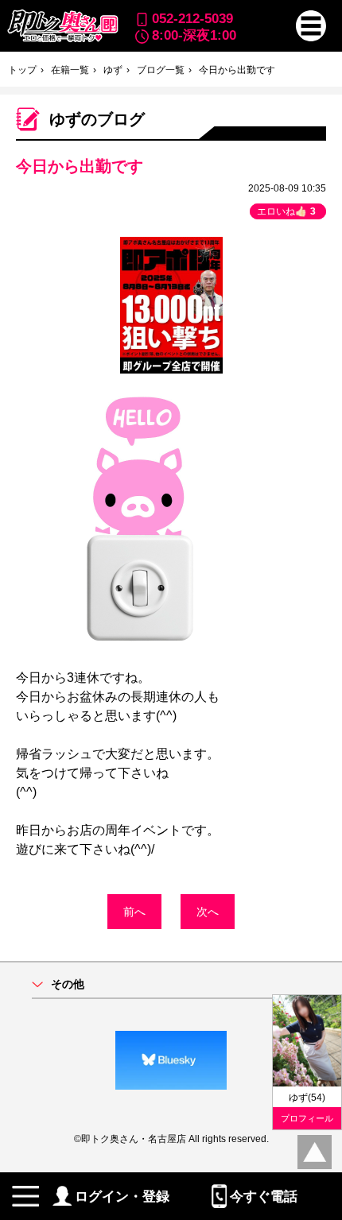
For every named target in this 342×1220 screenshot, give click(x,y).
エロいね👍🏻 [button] (286, 211)
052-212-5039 (192, 18)
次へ (207, 911)
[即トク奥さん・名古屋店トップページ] (62, 25)
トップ (22, 70)
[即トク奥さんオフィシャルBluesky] (171, 1060)
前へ (134, 911)
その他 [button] (67, 984)
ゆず (112, 70)
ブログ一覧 (161, 70)
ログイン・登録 (122, 1196)
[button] (311, 25)
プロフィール (307, 1118)
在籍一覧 (70, 70)
